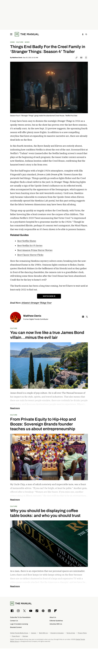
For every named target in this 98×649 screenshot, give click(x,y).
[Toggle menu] (11, 34)
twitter (87, 317)
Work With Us (43, 633)
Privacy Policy (82, 633)
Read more (15, 408)
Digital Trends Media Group (19, 633)
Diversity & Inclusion (57, 633)
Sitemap (25, 636)
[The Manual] (27, 34)
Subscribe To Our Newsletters (20, 617)
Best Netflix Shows (26, 241)
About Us (53, 617)
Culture (13, 328)
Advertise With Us (56, 624)
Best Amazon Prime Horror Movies (34, 250)
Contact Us (14, 621)
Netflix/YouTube (71, 115)
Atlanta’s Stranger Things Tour (36, 302)
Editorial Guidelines (56, 621)
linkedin (83, 317)
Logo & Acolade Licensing (19, 624)
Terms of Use (70, 633)
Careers (33, 633)
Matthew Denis (17, 57)
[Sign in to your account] (82, 34)
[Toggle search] (86, 34)
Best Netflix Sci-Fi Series (29, 245)
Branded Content (16, 627)
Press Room (16, 636)
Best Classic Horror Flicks (30, 255)
